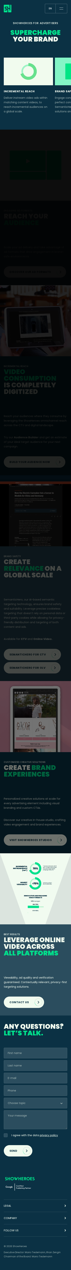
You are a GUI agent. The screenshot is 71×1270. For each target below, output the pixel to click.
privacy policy (49, 1135)
